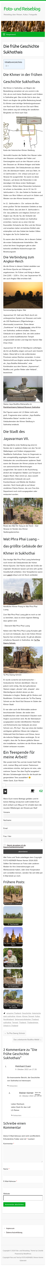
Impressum (10, 1228)
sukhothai (7, 1022)
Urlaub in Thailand (10, 1026)
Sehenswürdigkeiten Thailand (27, 1019)
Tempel (15, 1022)
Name (6, 1169)
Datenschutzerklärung (14, 1232)
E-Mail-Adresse (10, 1181)
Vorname (6, 812)
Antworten (13, 1086)
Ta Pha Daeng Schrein (14, 1033)
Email (5, 828)
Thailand (22, 1022)
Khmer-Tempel (28, 1016)
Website (6, 1194)
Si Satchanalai (24, 327)
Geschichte (26, 1013)
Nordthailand (8, 1019)
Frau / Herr (7, 836)
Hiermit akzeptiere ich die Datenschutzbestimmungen (14, 846)
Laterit (9, 575)
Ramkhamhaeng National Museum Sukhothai (21, 407)
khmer (18, 1016)
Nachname (7, 820)
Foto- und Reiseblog (22, 8)
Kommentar (8, 1144)
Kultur (37, 1016)
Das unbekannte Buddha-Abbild (28, 1040)
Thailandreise (32, 1022)
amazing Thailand (14, 1013)
